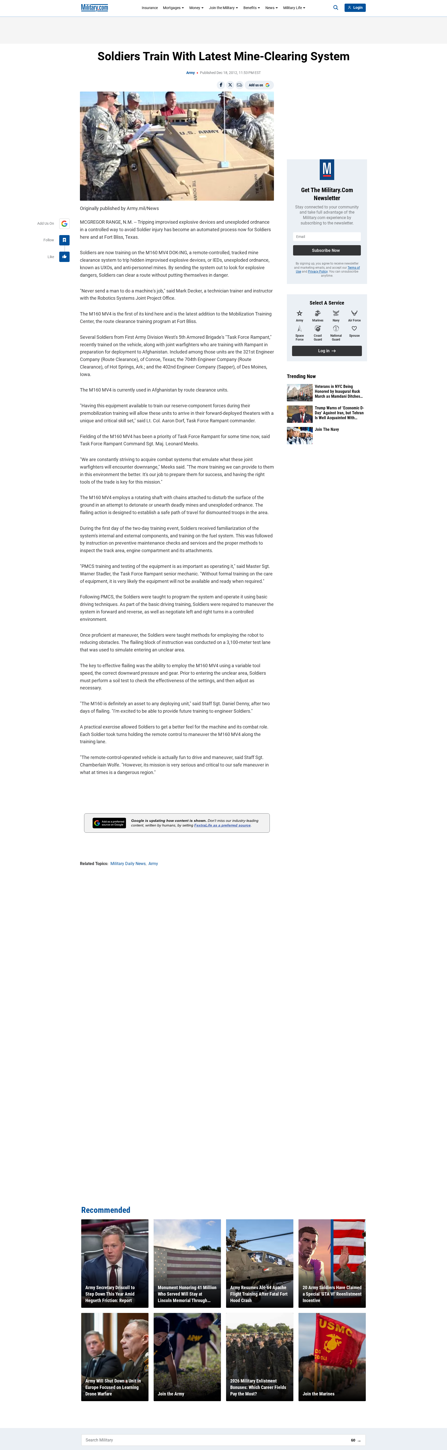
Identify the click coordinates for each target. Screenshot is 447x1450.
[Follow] (64, 240)
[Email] (239, 85)
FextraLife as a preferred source (222, 825)
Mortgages (172, 8)
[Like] (64, 257)
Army (190, 72)
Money (194, 8)
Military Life (292, 8)
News (269, 8)
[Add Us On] (64, 224)
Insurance (150, 8)
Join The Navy (327, 429)
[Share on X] (230, 85)
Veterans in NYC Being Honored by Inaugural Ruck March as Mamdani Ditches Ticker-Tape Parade (337, 391)
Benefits (250, 8)
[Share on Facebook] (221, 85)
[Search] (335, 8)
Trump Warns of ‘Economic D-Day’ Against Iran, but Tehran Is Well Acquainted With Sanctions (339, 412)
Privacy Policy (317, 271)
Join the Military (222, 8)
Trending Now (301, 376)
